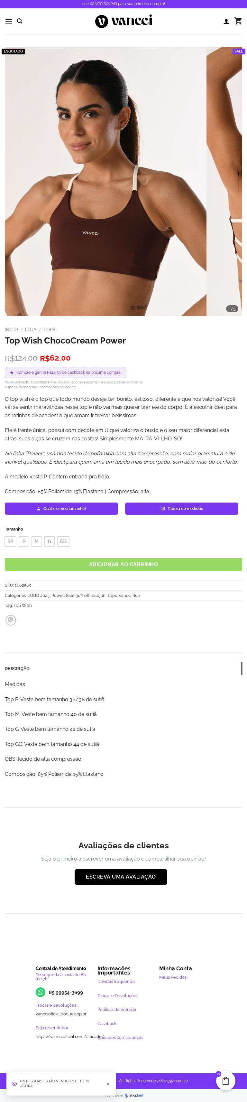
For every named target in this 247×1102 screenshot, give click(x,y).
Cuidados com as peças (120, 1037)
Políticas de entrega (116, 1009)
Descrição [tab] (17, 668)
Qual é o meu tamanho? (65, 508)
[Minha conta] (226, 21)
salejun (98, 595)
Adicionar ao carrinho (123, 564)
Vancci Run (129, 595)
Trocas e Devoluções (117, 995)
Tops (49, 329)
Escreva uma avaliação (121, 877)
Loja (30, 329)
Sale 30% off (77, 595)
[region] (123, 181)
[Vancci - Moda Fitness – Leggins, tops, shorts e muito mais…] (123, 21)
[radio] (10, 541)
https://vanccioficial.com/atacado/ (70, 1036)
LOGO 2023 (38, 595)
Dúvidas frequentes (116, 981)
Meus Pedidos (173, 977)
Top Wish (23, 605)
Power (57, 595)
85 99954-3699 (66, 992)
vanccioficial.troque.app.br (61, 1014)
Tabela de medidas (185, 508)
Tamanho (14, 529)
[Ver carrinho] (238, 21)
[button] (9, 21)
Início (11, 329)
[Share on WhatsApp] (10, 620)
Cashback (106, 1023)
